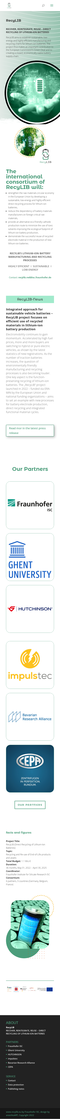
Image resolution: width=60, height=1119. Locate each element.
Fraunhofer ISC (15, 1046)
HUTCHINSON (15, 1054)
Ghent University (16, 1050)
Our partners (30, 804)
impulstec (13, 1058)
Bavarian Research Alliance (21, 1062)
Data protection (16, 1084)
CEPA (10, 1066)
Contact (12, 1080)
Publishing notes (16, 1088)
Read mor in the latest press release (27, 430)
